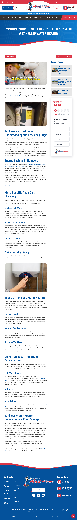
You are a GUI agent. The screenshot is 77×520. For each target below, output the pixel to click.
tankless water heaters (15, 96)
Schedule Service (10, 454)
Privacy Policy (66, 510)
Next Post (68, 56)
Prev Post (59, 56)
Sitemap (67, 512)
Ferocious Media (61, 517)
